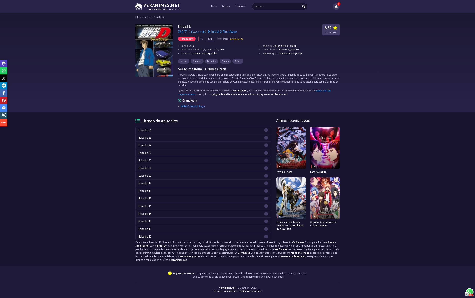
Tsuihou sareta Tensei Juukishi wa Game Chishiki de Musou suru (290, 225)
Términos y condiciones (225, 291)
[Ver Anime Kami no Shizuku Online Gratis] (325, 148)
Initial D (160, 17)
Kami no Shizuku (318, 172)
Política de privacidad (251, 291)
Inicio (214, 6)
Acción (183, 61)
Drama (225, 61)
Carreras (197, 61)
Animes (226, 6)
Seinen (238, 61)
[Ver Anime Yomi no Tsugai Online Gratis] (291, 148)
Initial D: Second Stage (193, 106)
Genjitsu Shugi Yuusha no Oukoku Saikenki (323, 224)
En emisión (240, 6)
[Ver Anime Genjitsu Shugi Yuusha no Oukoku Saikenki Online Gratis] (325, 198)
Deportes (211, 61)
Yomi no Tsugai (284, 172)
